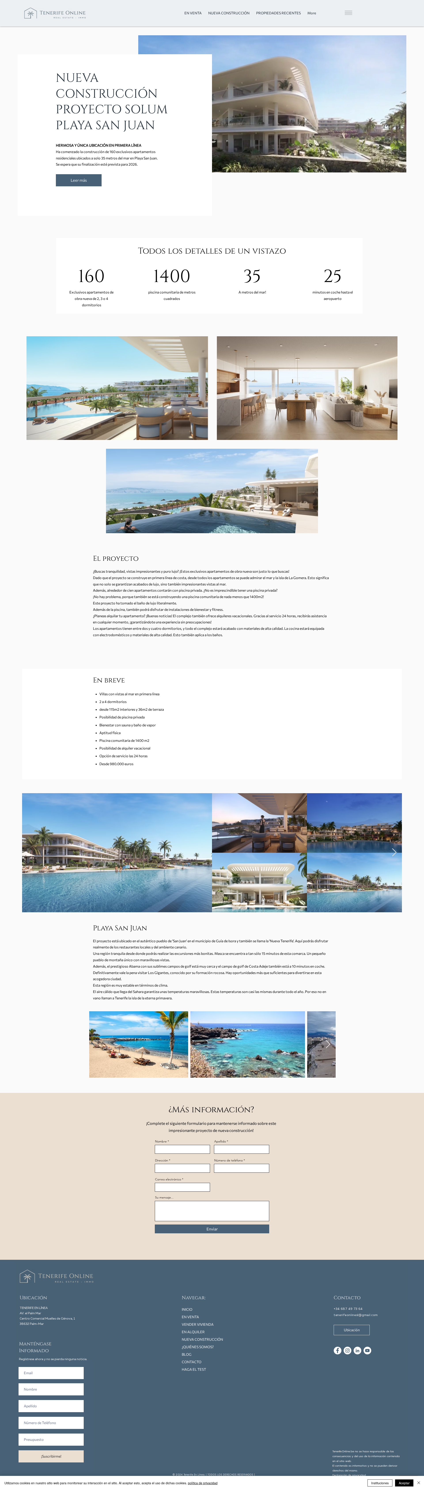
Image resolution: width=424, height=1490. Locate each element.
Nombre (161, 1141)
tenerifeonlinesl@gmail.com (356, 1315)
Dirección (161, 1160)
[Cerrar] (418, 1482)
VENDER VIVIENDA (198, 1324)
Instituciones (380, 1483)
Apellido (220, 1141)
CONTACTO (191, 1362)
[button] (340, 12)
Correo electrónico (168, 1179)
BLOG (186, 1354)
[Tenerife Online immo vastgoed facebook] (337, 1350)
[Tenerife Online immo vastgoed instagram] (347, 1350)
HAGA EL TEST (194, 1369)
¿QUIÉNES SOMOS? (198, 1347)
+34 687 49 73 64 (348, 1309)
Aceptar (404, 1483)
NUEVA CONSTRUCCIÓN (202, 1339)
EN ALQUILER (193, 1332)
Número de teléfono (228, 1160)
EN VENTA (190, 1317)
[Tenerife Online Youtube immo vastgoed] (367, 1350)
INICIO (187, 1309)
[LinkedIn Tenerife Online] (357, 1350)
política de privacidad (203, 1483)
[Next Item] (394, 852)
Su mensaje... (164, 1197)
